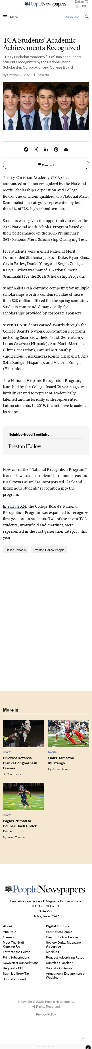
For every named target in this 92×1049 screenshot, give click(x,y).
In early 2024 (14, 506)
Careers (9, 937)
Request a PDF (13, 968)
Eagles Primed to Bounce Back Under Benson (20, 825)
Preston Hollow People (49, 549)
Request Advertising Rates (65, 957)
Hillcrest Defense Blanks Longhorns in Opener (20, 763)
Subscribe (72, 16)
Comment (48, 164)
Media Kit (52, 952)
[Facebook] (26, 149)
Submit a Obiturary (59, 968)
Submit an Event (14, 979)
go (77, 386)
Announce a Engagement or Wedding (66, 975)
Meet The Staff (13, 942)
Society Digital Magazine (63, 942)
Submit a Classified (59, 963)
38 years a (66, 386)
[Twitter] (36, 149)
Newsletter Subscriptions (20, 963)
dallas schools (16, 549)
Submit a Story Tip (16, 973)
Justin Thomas (61, 769)
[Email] (66, 149)
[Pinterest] (56, 149)
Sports (7, 752)
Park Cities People (59, 932)
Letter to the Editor (16, 952)
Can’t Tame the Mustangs (61, 760)
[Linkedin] (46, 149)
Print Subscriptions (16, 957)
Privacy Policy (46, 1014)
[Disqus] (46, 621)
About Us (9, 932)
